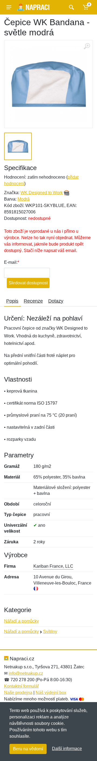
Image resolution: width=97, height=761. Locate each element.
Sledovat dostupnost (28, 283)
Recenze (33, 301)
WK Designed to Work (41, 192)
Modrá (24, 199)
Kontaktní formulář (21, 686)
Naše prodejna (18, 692)
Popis (12, 301)
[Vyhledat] (71, 7)
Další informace (67, 748)
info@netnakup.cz (26, 673)
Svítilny (50, 631)
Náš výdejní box (51, 692)
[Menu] (9, 7)
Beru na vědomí (28, 749)
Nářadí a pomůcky (21, 621)
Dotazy (55, 301)
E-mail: (11, 262)
